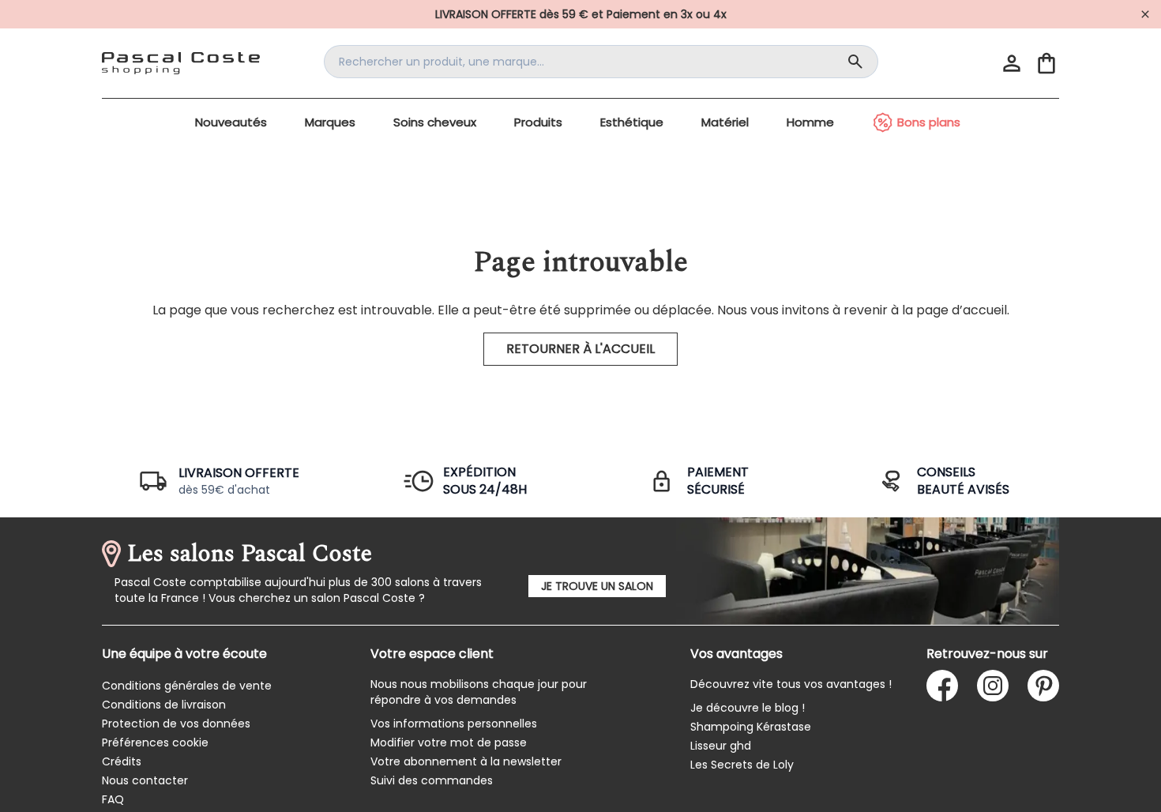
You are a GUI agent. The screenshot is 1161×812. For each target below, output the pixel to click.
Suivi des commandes (431, 780)
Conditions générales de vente (187, 686)
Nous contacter (145, 780)
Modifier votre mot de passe (448, 742)
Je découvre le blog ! (747, 708)
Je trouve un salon (597, 586)
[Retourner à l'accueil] (181, 63)
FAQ (113, 799)
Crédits (121, 761)
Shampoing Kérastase (750, 727)
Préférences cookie (155, 742)
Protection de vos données (176, 723)
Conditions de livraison (164, 704)
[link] (580, 14)
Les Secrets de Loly (742, 765)
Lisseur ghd (720, 746)
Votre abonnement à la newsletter (466, 761)
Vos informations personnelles (453, 723)
